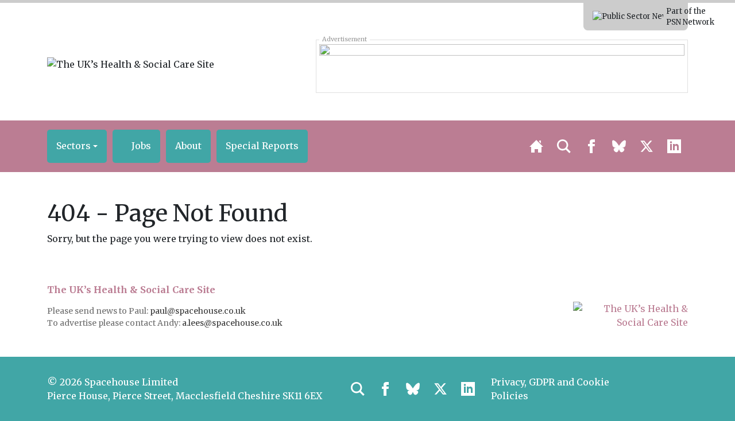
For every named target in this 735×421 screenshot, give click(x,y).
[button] (77, 146)
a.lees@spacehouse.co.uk (233, 323)
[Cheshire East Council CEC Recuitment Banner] (501, 66)
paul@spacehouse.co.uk (198, 311)
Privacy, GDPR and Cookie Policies (550, 388)
